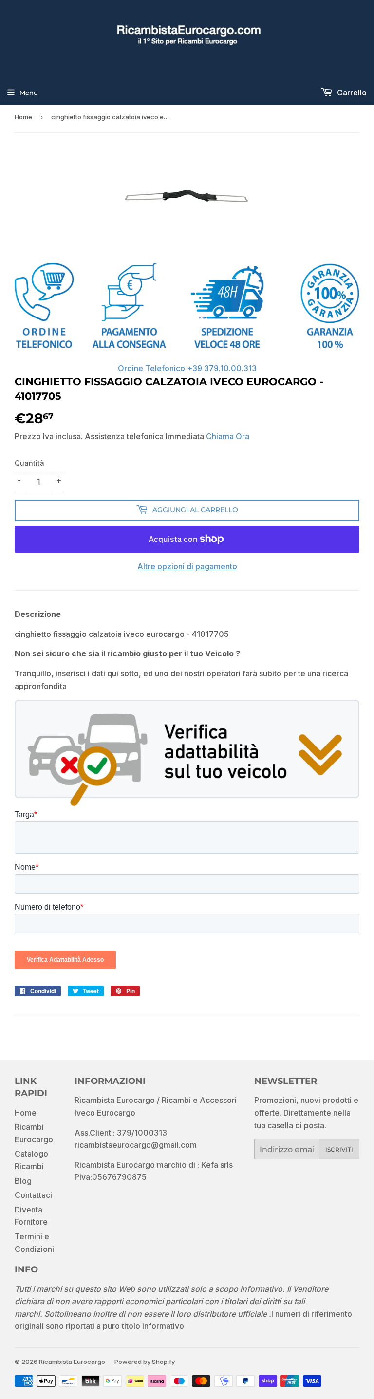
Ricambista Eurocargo (72, 1361)
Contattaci (33, 1195)
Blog (23, 1181)
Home (23, 117)
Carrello (351, 92)
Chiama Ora (227, 436)
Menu (28, 92)
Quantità (29, 463)
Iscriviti (339, 1149)
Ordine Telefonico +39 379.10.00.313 (187, 368)
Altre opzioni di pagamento (187, 566)
